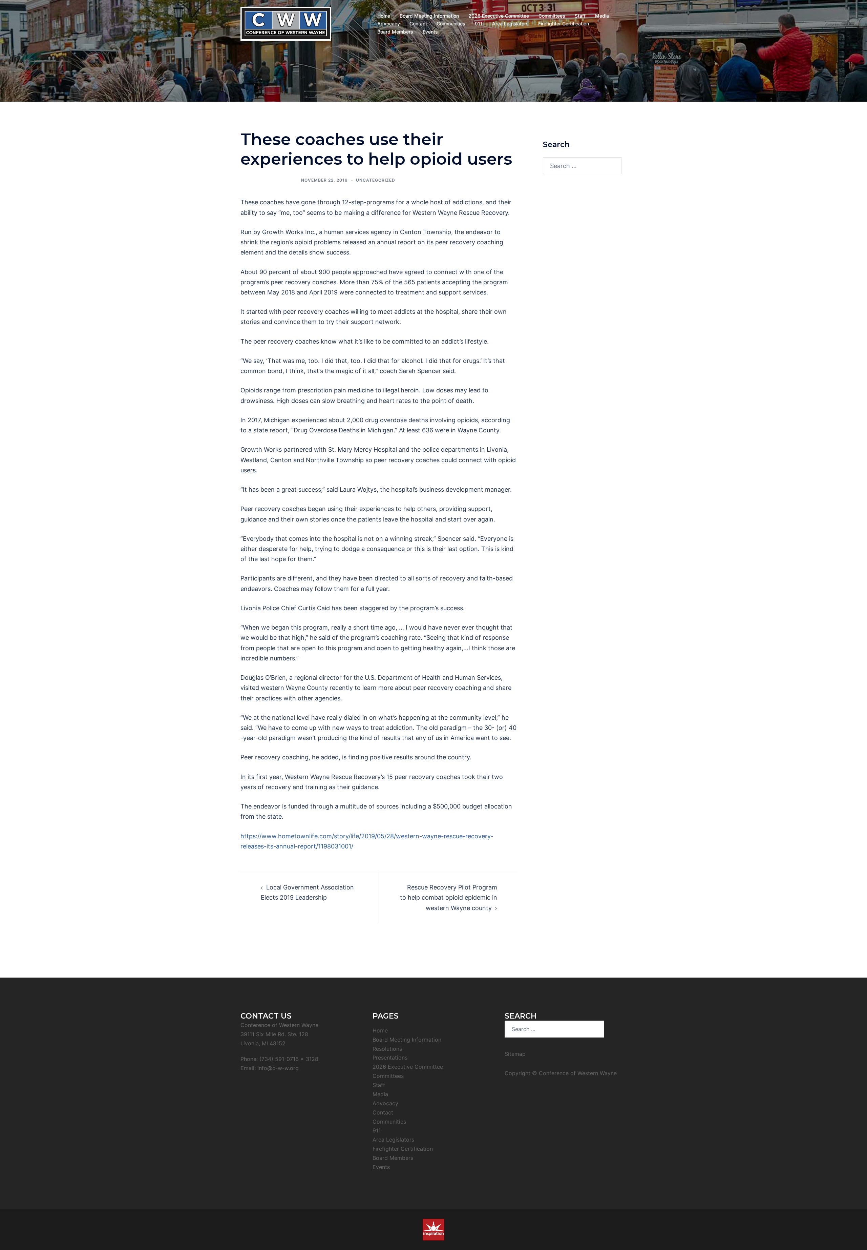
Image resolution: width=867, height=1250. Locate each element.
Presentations (390, 1057)
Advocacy (388, 23)
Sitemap (515, 1053)
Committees (551, 16)
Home (383, 16)
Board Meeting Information (429, 16)
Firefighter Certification (563, 23)
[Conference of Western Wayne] (285, 23)
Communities (451, 23)
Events (430, 32)
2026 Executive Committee (498, 16)
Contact (418, 23)
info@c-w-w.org (278, 1068)
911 (479, 23)
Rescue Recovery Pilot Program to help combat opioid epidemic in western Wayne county (448, 897)
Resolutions (387, 1048)
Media (602, 16)
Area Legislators (510, 23)
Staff (580, 16)
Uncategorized (375, 180)
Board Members (395, 32)
